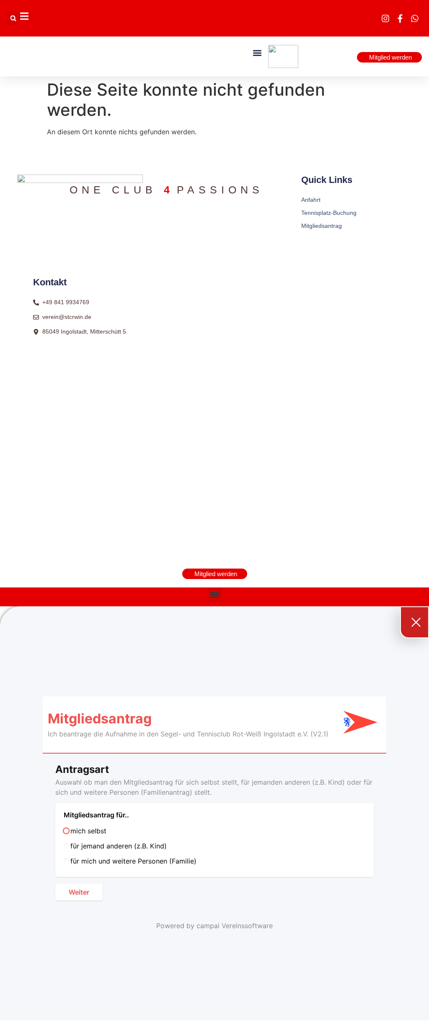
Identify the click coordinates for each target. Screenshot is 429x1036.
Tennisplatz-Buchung (329, 212)
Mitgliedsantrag (321, 225)
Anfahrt (310, 199)
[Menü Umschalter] (24, 16)
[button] (13, 18)
